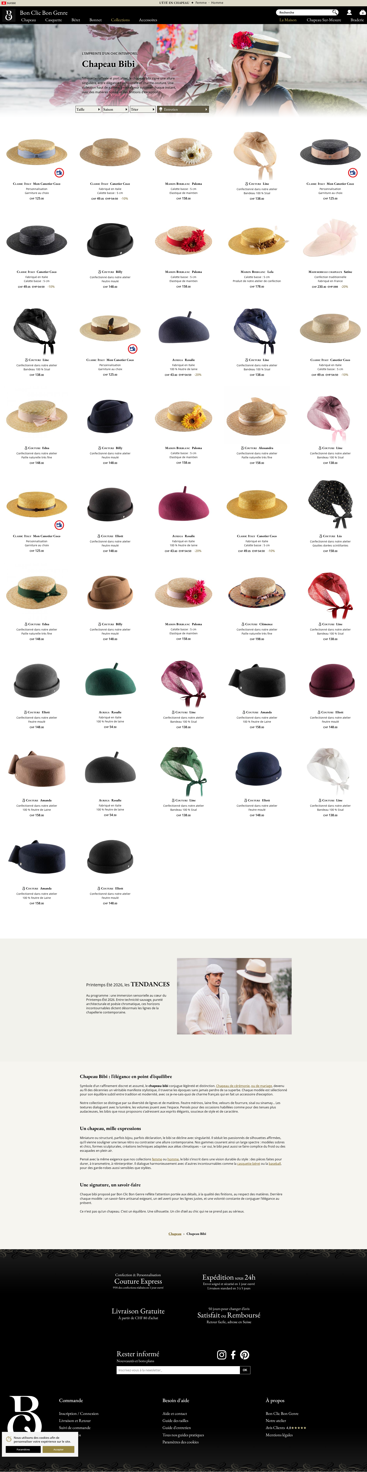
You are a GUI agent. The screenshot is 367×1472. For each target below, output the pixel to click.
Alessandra (259, 448)
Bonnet (95, 20)
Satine (330, 272)
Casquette (53, 20)
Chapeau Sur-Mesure (324, 20)
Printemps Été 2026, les (128, 984)
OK (245, 1370)
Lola (257, 272)
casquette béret (248, 1164)
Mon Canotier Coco (36, 184)
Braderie (357, 20)
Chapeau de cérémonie (233, 1086)
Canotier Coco (110, 184)
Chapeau (28, 20)
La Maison (288, 20)
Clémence (258, 624)
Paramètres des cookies (180, 1442)
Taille (80, 109)
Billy (112, 272)
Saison (108, 109)
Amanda (258, 712)
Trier (134, 109)
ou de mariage (261, 1086)
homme (173, 1159)
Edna (38, 448)
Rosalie (183, 360)
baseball (275, 1164)
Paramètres (23, 1449)
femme (157, 1159)
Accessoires (148, 20)
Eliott (112, 536)
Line (259, 184)
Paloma (183, 184)
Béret (75, 20)
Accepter (58, 1449)
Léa (332, 536)
